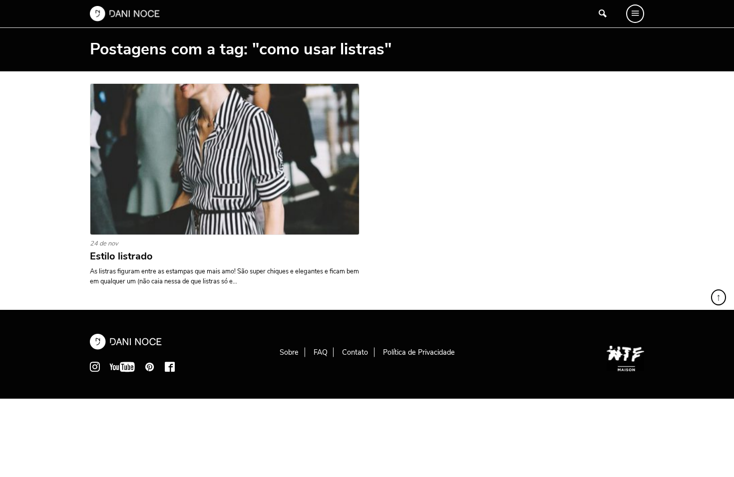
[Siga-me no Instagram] (95, 367)
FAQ (321, 352)
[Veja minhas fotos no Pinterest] (150, 367)
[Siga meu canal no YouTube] (122, 367)
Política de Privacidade (419, 352)
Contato (355, 352)
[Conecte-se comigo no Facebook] (170, 367)
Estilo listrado (121, 256)
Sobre (289, 352)
